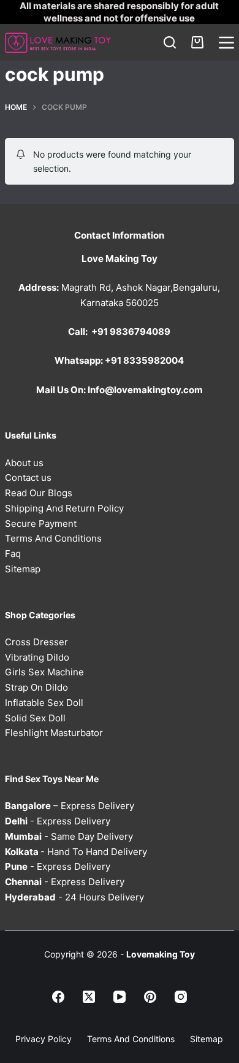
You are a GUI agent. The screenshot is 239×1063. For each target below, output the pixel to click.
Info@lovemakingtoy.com (145, 390)
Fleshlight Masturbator (54, 733)
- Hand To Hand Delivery (76, 852)
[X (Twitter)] (89, 997)
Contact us (28, 477)
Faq (13, 553)
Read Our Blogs (38, 493)
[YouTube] (119, 997)
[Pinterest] (150, 997)
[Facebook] (58, 997)
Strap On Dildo (36, 687)
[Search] (170, 42)
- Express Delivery (57, 821)
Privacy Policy (43, 1039)
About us (24, 463)
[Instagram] (181, 997)
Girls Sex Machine (44, 672)
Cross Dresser (36, 642)
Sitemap (22, 569)
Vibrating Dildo (37, 657)
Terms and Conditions (131, 1039)
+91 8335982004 (144, 360)
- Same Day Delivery (69, 836)
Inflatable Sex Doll (44, 702)
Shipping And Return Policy (64, 508)
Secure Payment (41, 523)
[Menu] (226, 42)
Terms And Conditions (53, 538)
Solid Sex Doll (35, 718)
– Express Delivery (69, 806)
